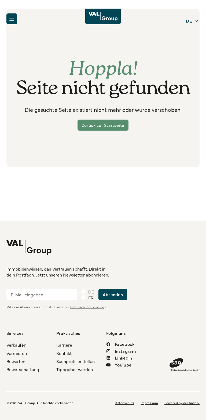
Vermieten (16, 353)
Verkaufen (16, 345)
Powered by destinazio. (182, 403)
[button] (11, 18)
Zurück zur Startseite (103, 125)
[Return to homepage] (103, 16)
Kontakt (64, 353)
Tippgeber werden (74, 369)
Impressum (149, 403)
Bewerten (15, 361)
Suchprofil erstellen (75, 361)
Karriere (64, 345)
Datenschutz (124, 403)
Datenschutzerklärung (87, 307)
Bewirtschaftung (22, 369)
